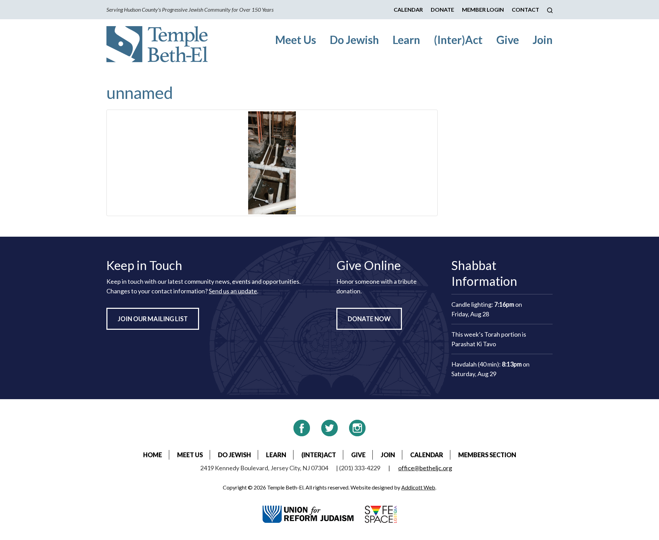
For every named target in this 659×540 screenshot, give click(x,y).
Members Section (487, 455)
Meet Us (295, 39)
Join (543, 39)
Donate (442, 9)
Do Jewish (354, 39)
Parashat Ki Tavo (473, 344)
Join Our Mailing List (153, 319)
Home (152, 455)
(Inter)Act (458, 39)
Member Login (483, 9)
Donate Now (369, 319)
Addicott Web (418, 487)
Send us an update (233, 291)
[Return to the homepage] (157, 44)
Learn (406, 39)
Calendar (408, 9)
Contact (525, 9)
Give (507, 39)
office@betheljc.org (425, 468)
